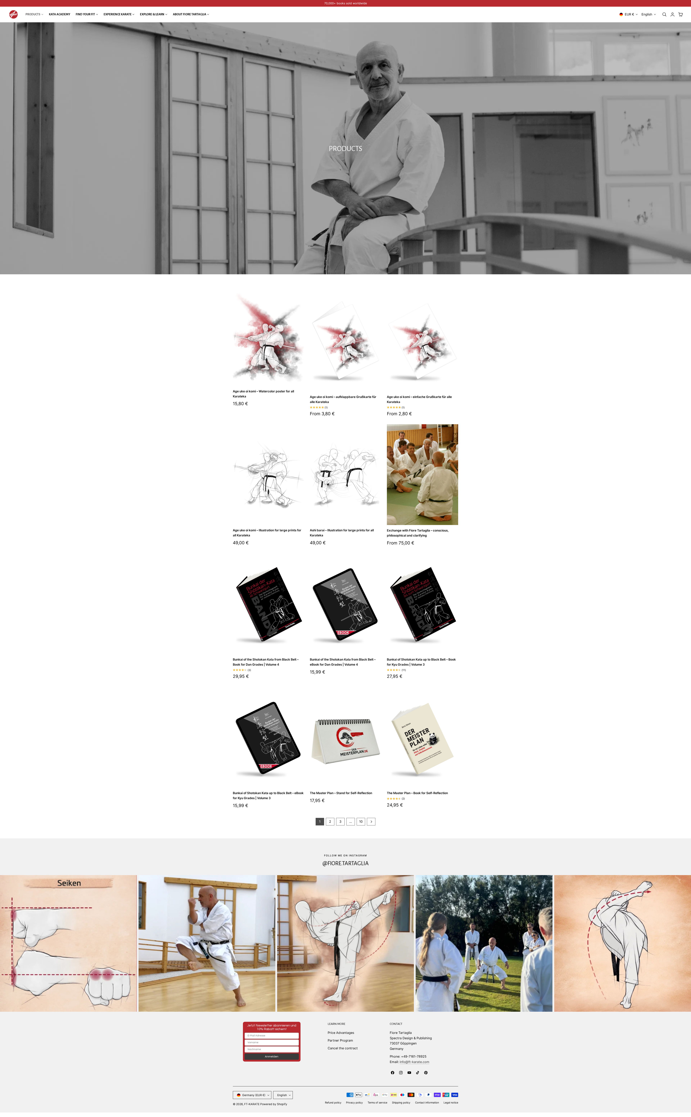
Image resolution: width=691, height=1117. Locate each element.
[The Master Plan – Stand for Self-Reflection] (345, 737)
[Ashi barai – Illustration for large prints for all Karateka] (345, 474)
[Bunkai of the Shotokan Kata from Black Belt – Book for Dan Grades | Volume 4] (268, 603)
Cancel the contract (343, 1048)
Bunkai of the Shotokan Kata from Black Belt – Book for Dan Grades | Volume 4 (266, 662)
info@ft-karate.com (414, 1062)
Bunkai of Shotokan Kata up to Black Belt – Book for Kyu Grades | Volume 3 (421, 662)
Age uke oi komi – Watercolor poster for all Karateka (263, 393)
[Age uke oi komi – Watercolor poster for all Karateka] (268, 338)
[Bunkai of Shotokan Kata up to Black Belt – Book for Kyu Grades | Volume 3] (422, 603)
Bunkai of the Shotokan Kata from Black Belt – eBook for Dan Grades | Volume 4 (343, 662)
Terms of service (377, 1102)
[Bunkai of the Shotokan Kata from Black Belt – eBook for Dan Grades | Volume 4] (345, 603)
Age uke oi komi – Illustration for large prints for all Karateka (267, 532)
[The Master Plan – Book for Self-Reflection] (422, 737)
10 (361, 821)
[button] (664, 14)
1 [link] (319, 821)
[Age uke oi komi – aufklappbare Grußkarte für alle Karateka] (345, 341)
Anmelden (271, 1056)
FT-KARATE (251, 1104)
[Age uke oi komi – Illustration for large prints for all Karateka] (268, 474)
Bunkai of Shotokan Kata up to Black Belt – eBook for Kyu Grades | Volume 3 (268, 795)
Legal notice (451, 1102)
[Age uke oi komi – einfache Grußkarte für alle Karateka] (422, 341)
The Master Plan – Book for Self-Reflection (417, 793)
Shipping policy (401, 1102)
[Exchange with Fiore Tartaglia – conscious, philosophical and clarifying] (422, 474)
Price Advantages (341, 1033)
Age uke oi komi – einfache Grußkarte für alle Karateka (419, 399)
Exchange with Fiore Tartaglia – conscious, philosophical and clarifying (418, 533)
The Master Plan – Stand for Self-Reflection (341, 793)
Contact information (427, 1102)
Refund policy (333, 1102)
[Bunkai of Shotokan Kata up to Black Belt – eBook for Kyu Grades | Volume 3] (268, 737)
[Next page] (371, 821)
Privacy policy (354, 1102)
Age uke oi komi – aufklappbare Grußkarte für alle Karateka (343, 399)
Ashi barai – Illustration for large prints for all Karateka (342, 532)
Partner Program (340, 1040)
